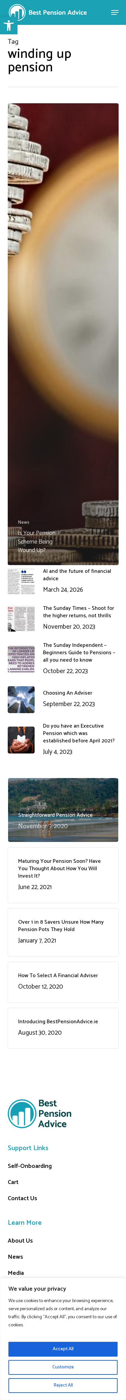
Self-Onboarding (30, 1166)
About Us (20, 1241)
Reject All (63, 1385)
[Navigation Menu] (115, 12)
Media (16, 1273)
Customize (63, 1367)
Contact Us (22, 1198)
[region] (63, 1339)
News (23, 522)
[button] (8, 25)
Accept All (63, 1349)
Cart (13, 1182)
